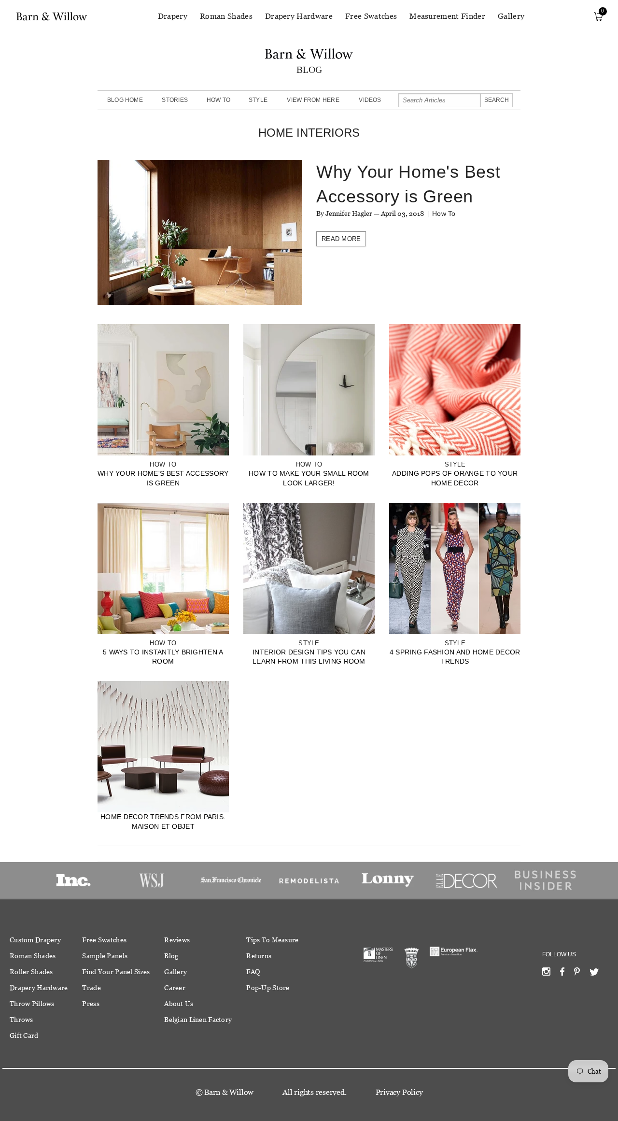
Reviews (177, 940)
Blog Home (125, 100)
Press (90, 1003)
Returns (258, 956)
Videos (370, 100)
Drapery (172, 16)
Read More (341, 238)
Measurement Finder (447, 16)
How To (218, 100)
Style (258, 100)
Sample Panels (104, 956)
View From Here (313, 100)
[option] (73, 880)
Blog (171, 956)
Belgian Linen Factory (198, 1019)
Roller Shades (31, 972)
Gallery (511, 16)
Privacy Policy (399, 1092)
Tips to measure (272, 940)
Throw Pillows (32, 1003)
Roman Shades (226, 16)
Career (174, 988)
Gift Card (24, 1035)
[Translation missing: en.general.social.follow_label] (546, 973)
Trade (91, 988)
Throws (21, 1019)
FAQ (253, 972)
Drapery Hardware (299, 16)
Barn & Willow (228, 1092)
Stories (175, 100)
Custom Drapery (35, 940)
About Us (178, 1003)
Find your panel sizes (116, 972)
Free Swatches (371, 16)
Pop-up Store (267, 988)
